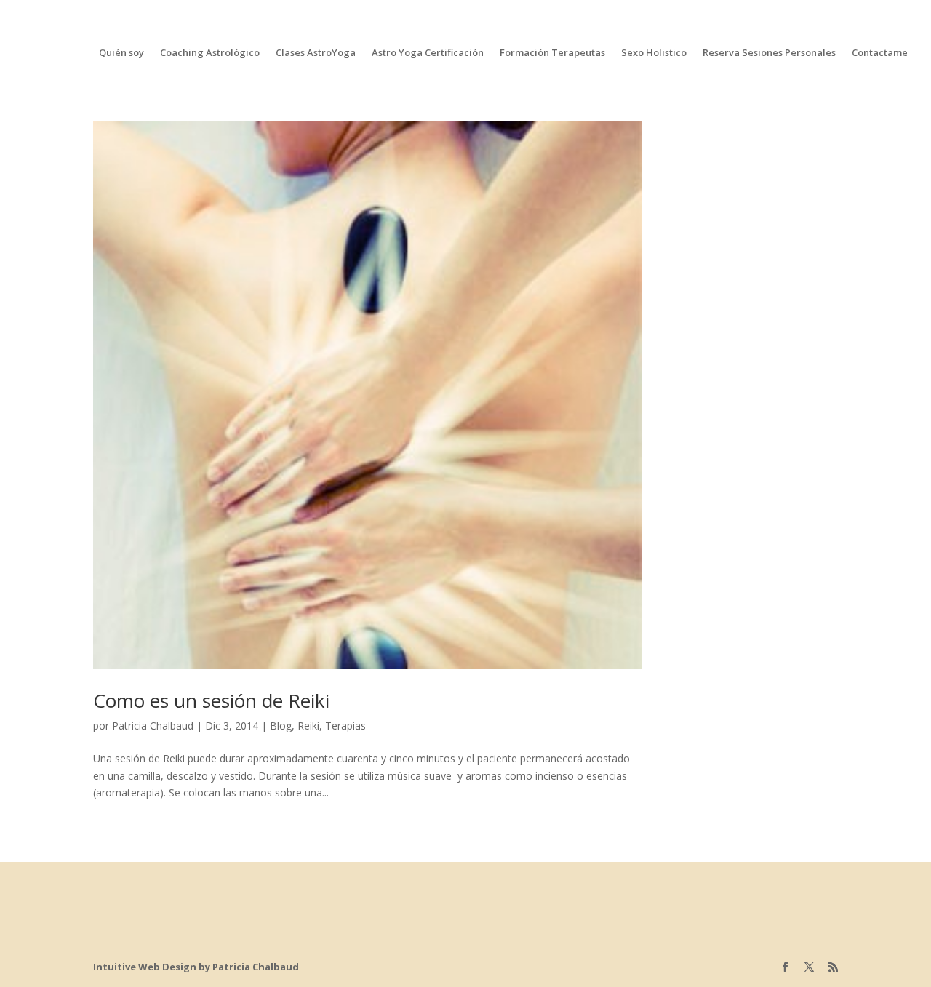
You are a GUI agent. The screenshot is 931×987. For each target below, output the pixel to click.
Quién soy (121, 53)
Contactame (880, 53)
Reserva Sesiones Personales (769, 53)
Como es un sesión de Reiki (211, 700)
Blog (281, 725)
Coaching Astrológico (210, 53)
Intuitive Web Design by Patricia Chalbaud (196, 966)
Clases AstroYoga (316, 53)
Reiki (308, 725)
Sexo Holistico (654, 53)
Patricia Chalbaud (152, 725)
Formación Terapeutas (552, 53)
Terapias (345, 725)
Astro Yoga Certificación (428, 53)
